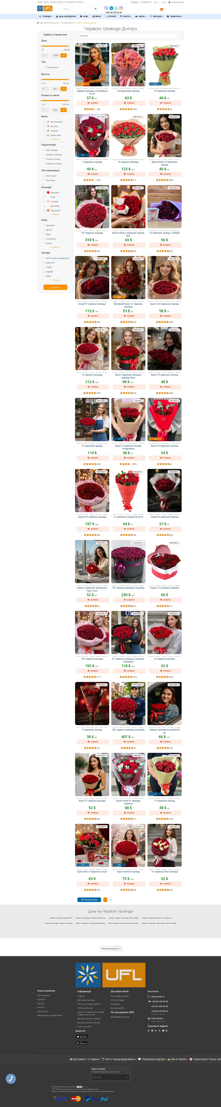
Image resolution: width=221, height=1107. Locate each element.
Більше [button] (56, 139)
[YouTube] (163, 1030)
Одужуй (49, 271)
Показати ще (90, 899)
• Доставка (53, 2)
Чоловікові (51, 239)
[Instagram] (121, 9)
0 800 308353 (157, 1018)
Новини (81, 996)
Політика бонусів (85, 1008)
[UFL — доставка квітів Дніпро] (44, 8)
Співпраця (115, 1004)
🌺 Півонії (96, 16)
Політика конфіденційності (89, 1004)
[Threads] (156, 1030)
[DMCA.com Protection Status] (82, 1087)
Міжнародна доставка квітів (49, 1015)
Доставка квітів (117, 1008)
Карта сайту (42, 1011)
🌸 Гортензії (110, 16)
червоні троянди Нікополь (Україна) (157, 917)
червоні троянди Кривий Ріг (60, 917)
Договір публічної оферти (89, 1018)
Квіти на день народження (57, 258)
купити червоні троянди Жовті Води (124, 917)
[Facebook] (152, 1030)
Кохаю (49, 267)
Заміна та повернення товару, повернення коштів (91, 1013)
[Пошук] (95, 9)
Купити (94, 103)
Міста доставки (117, 1000)
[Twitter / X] (159, 1030)
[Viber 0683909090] (106, 9)
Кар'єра (40, 1003)
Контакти (41, 999)
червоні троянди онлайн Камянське (91, 917)
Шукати (55, 287)
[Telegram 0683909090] (112, 9)
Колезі (49, 243)
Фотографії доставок (120, 996)
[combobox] (129, 36)
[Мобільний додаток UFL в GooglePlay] (82, 1042)
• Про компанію (69, 2)
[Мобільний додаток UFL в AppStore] (82, 1036)
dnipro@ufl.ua (157, 996)
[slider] (41, 46)
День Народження (67, 16)
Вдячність (50, 262)
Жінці (48, 234)
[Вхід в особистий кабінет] (169, 2)
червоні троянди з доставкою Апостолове (159, 923)
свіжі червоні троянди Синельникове (123, 923)
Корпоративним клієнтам (89, 1022)
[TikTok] (167, 1030)
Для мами (50, 225)
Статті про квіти (85, 1026)
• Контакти (79, 2)
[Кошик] (162, 10)
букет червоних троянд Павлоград (90, 923)
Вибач (49, 276)
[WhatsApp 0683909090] (116, 9)
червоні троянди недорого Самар (59, 923)
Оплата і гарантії (43, 2)
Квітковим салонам (86, 1000)
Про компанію (43, 995)
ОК (63, 55)
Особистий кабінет (177, 2)
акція (85, 16)
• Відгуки (60, 2)
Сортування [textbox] (83, 36)
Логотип (41, 1007)
